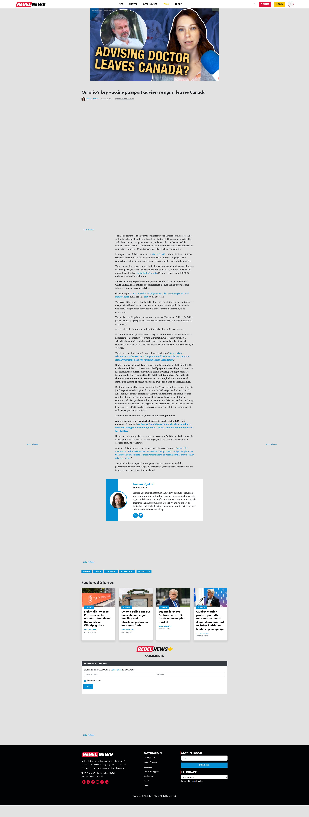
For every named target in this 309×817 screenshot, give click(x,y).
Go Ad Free (33, 444)
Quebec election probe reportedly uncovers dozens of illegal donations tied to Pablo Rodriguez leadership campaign (210, 620)
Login (146, 785)
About (178, 4)
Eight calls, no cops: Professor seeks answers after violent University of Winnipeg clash (97, 618)
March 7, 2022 (158, 254)
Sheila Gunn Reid (90, 630)
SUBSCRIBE (117, 670)
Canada (98, 571)
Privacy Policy (149, 757)
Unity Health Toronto (147, 273)
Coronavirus (111, 571)
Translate (200, 781)
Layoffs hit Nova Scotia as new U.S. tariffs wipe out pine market (172, 617)
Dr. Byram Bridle (138, 293)
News (120, 4)
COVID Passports (127, 571)
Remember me (94, 680)
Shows (133, 4)
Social (146, 780)
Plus (166, 4)
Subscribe (148, 766)
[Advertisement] (36, 405)
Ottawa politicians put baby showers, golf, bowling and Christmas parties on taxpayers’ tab (135, 618)
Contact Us (148, 775)
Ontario (86, 571)
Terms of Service (150, 762)
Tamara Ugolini (92, 99)
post (146, 296)
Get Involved (150, 4)
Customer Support (151, 771)
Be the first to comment (125, 99)
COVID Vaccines (144, 571)
